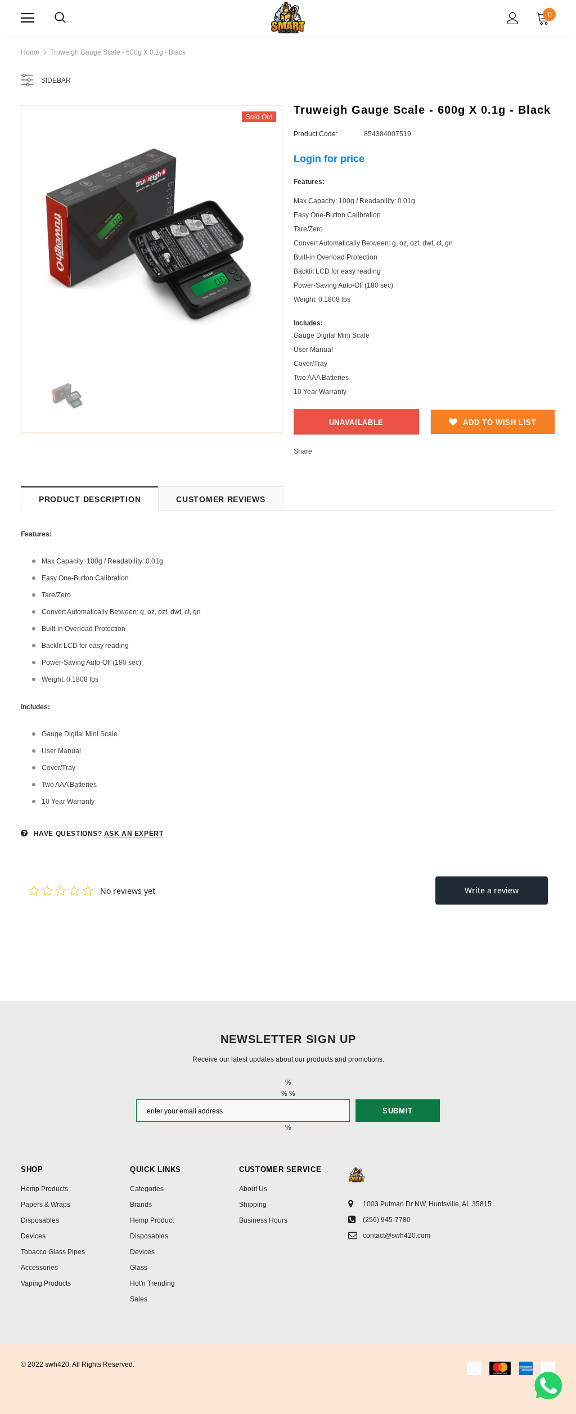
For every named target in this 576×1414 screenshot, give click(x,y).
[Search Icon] (60, 18)
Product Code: (316, 134)
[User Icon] (513, 18)
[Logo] (287, 17)
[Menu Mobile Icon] (27, 18)
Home (30, 52)
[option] (151, 236)
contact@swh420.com (396, 1236)
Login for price (329, 158)
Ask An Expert (134, 834)
